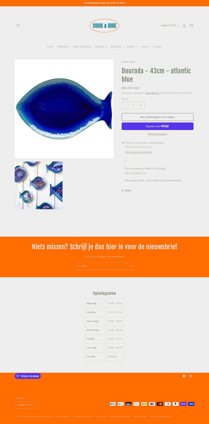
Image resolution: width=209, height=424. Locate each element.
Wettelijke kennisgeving (160, 416)
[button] (18, 25)
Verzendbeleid (141, 416)
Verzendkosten (152, 93)
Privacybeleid (101, 416)
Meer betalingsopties (157, 134)
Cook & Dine (28, 416)
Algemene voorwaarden (120, 416)
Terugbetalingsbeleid (83, 416)
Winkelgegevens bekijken (138, 152)
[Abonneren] (130, 266)
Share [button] (128, 190)
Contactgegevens (62, 416)
